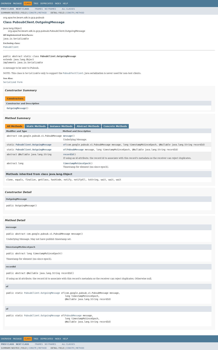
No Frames (50, 9)
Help (65, 3)
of (64, 144)
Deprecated (46, 3)
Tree (36, 3)
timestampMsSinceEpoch (76, 163)
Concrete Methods (115, 126)
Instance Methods (61, 126)
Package (17, 3)
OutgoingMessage (16, 108)
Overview (6, 3)
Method (42, 13)
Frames (39, 9)
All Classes (68, 9)
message (67, 136)
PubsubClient (11, 47)
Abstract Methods (88, 126)
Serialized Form (12, 82)
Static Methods (36, 126)
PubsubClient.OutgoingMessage (33, 144)
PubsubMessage (75, 149)
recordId (68, 154)
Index (58, 3)
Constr (32, 13)
